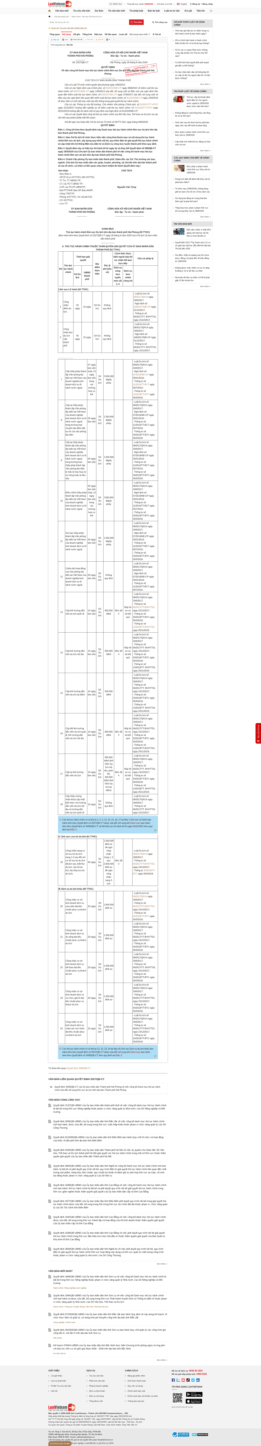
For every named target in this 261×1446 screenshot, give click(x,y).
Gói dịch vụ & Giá (164, 4)
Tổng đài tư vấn (96, 1401)
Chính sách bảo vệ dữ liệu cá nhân (143, 1396)
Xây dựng (57, 1338)
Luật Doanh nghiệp (75, 1443)
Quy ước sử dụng (135, 1386)
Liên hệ (54, 1391)
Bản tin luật (154, 11)
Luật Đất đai (90, 1443)
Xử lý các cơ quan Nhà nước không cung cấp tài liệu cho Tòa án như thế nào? (191, 53)
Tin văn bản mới (116, 11)
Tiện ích (200, 11)
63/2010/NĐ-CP (113, 88)
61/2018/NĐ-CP (134, 98)
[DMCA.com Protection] (200, 1435)
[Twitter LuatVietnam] (193, 1380)
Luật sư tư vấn (172, 11)
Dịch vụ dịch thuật (97, 1391)
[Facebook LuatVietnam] (173, 1380)
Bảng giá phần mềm (136, 1376)
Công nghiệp (58, 1322)
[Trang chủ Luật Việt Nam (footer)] (61, 1410)
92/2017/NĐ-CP (109, 94)
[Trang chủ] (49, 11)
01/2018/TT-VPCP (143, 108)
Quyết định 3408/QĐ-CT (79, 1068)
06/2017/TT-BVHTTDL (144, 607)
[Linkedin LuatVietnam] (198, 1380)
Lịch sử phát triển (58, 1381)
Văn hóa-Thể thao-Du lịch (97, 1307)
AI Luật (188, 11)
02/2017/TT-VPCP (149, 104)
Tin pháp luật (136, 11)
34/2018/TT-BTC (141, 916)
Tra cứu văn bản (81, 11)
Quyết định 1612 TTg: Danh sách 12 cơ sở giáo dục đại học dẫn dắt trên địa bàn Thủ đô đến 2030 (193, 245)
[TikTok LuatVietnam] (188, 1380)
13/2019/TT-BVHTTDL (144, 627)
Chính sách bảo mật (136, 1391)
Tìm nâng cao (161, 22)
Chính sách (70, 1322)
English (184, 4)
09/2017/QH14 (141, 297)
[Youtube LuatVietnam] (183, 1380)
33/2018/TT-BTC (141, 394)
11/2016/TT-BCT (141, 384)
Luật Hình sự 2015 (105, 1443)
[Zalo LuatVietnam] (178, 1380)
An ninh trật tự (59, 1353)
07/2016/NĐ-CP (141, 374)
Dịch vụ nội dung (96, 1396)
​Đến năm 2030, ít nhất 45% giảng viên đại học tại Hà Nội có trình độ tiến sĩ (199, 233)
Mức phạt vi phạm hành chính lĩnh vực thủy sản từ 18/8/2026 (198, 169)
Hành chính (58, 1288)
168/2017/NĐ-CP (142, 307)
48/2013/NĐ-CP (81, 91)
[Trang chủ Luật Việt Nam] (60, 4)
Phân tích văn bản (97, 1381)
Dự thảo (99, 11)
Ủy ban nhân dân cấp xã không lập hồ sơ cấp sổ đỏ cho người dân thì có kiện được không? (192, 75)
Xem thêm (161, 1264)
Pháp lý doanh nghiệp (98, 1386)
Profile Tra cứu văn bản (61, 1386)
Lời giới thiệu (56, 1376)
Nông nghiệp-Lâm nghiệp (75, 1288)
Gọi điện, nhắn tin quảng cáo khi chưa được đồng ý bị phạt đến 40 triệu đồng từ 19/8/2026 (192, 258)
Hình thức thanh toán (137, 1381)
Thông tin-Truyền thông (74, 1307)
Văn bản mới (61, 11)
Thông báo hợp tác (136, 1401)
